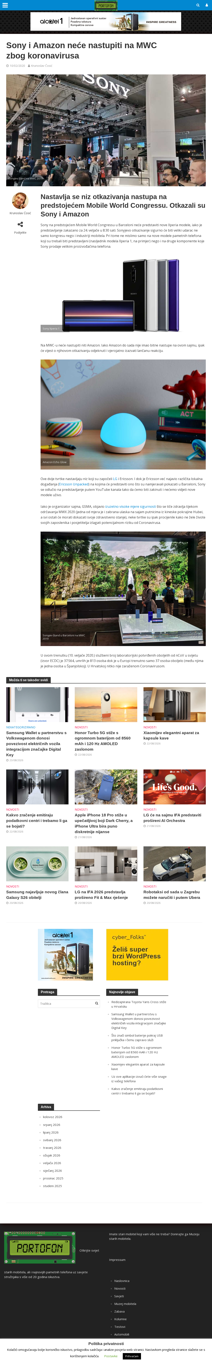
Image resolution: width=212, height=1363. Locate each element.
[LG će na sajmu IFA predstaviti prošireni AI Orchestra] (174, 786)
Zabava (119, 1311)
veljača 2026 (52, 1163)
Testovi (119, 1327)
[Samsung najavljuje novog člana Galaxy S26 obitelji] (37, 863)
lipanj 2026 (51, 1132)
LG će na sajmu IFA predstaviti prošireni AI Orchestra (172, 818)
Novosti (81, 727)
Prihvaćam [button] (132, 1356)
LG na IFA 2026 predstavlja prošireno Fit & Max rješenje (101, 895)
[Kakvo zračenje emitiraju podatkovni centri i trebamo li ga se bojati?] (37, 786)
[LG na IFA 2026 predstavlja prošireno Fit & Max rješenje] (106, 863)
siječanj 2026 (52, 1170)
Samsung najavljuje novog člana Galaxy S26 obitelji (37, 895)
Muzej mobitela (125, 1304)
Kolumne (120, 1319)
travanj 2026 (52, 1148)
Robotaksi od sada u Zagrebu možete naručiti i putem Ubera (171, 895)
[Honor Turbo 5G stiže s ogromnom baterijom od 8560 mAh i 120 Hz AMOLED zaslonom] (106, 704)
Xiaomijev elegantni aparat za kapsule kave (171, 736)
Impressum (117, 1260)
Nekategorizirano (20, 727)
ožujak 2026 (51, 1155)
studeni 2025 (52, 1186)
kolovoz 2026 (52, 1117)
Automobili (121, 1334)
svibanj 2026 (52, 1140)
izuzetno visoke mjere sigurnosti (130, 506)
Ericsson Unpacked (73, 484)
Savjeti (119, 1296)
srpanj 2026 (51, 1125)
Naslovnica (121, 1281)
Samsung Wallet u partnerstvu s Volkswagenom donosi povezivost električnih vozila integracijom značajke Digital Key (36, 744)
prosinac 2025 (53, 1178)
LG (115, 479)
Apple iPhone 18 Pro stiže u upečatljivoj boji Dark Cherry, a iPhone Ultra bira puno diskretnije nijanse (104, 823)
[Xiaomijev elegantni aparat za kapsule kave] (174, 704)
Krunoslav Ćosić (41, 66)
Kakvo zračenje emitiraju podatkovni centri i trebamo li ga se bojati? (36, 820)
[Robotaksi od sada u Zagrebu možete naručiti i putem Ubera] (174, 863)
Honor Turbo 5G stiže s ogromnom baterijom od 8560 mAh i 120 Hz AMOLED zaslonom (103, 741)
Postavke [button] (111, 1356)
